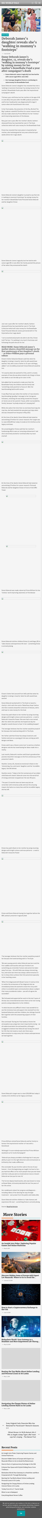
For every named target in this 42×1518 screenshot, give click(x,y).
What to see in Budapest (10, 1492)
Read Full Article (12, 1207)
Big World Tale (10, 3)
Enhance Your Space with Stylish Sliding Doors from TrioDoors (19, 1468)
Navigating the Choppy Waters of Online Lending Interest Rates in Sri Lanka (18, 1404)
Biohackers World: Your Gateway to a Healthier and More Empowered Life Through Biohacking (20, 1342)
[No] (40, 1509)
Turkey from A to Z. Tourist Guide (12, 1489)
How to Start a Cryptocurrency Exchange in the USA (20, 1308)
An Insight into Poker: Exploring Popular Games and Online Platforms (19, 1244)
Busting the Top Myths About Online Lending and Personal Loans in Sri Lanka (20, 1372)
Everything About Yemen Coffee (12, 1495)
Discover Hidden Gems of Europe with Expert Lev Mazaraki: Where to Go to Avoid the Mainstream (20, 1277)
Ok (21, 1513)
